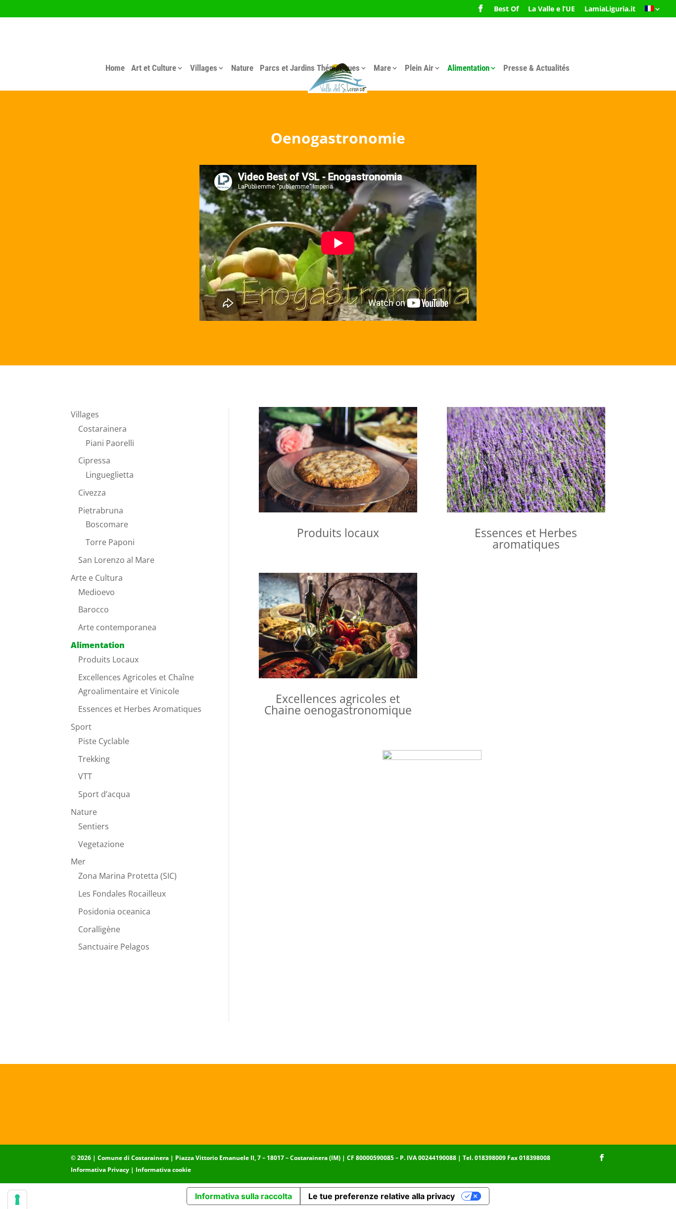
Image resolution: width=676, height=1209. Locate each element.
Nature (242, 68)
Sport (81, 726)
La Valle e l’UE (551, 9)
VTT (85, 776)
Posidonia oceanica (114, 911)
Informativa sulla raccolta (243, 1196)
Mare (382, 68)
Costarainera (102, 428)
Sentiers (93, 826)
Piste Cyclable (103, 741)
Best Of (506, 9)
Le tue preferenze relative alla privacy (381, 1196)
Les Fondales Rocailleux (122, 893)
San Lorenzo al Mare (116, 559)
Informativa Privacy (100, 1169)
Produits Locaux (108, 659)
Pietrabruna (100, 510)
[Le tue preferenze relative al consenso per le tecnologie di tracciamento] (17, 1199)
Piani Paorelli (110, 443)
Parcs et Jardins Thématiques (310, 68)
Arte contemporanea (117, 627)
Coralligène (99, 929)
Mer (78, 861)
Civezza (92, 492)
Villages (203, 68)
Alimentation (468, 68)
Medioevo (96, 592)
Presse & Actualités (536, 68)
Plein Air (419, 68)
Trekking (94, 759)
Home (115, 68)
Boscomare (107, 524)
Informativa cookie (163, 1169)
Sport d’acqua (104, 794)
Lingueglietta (110, 474)
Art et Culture (153, 68)
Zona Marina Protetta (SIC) (127, 875)
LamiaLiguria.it (609, 9)
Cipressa (94, 460)
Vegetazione (101, 844)
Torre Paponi (110, 542)
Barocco (93, 609)
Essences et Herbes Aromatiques (139, 709)
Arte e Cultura (97, 577)
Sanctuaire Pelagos (113, 946)
